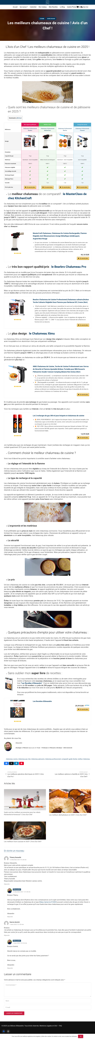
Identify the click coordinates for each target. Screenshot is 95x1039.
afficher (19, 118)
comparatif (64, 759)
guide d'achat (73, 759)
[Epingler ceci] (21, 763)
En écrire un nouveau (14, 850)
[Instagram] (8, 1031)
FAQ (60, 1026)
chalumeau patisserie (37, 759)
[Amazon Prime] (86, 705)
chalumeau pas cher (24, 759)
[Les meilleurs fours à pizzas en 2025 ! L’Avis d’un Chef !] (25, 831)
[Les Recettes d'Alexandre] (17, 709)
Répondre (7, 884)
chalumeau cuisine (12, 759)
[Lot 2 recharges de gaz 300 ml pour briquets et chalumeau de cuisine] (17, 423)
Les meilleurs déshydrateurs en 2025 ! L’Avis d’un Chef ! (68, 815)
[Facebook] (4, 1031)
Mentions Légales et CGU (48, 1026)
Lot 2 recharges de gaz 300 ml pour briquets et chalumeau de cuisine (58, 416)
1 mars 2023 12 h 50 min (17, 924)
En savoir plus (31, 187)
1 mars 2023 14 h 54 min (20, 943)
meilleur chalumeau (84, 759)
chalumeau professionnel (53, 759)
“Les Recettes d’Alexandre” (31, 683)
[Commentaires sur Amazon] (17, 253)
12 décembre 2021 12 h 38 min (21, 892)
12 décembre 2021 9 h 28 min (18, 859)
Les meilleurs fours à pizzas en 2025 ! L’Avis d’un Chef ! (23, 841)
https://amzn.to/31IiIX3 (48, 902)
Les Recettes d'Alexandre (42, 701)
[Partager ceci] (6, 763)
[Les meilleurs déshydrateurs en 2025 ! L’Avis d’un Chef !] (70, 801)
